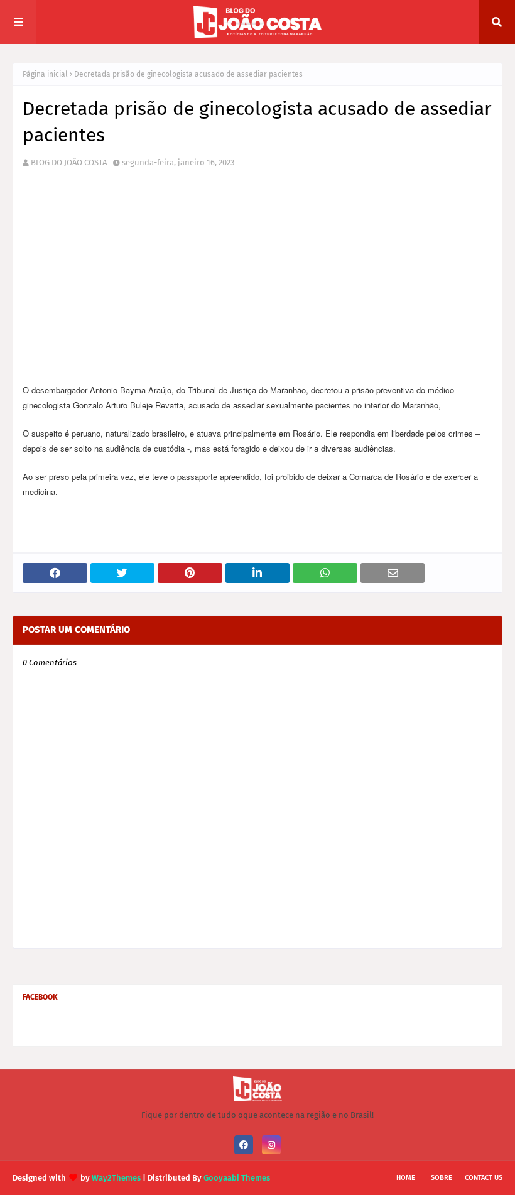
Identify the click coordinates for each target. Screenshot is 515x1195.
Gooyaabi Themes (236, 1177)
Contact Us (483, 1178)
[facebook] (243, 1144)
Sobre (441, 1178)
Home (405, 1178)
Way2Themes (116, 1177)
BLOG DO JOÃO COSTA (69, 162)
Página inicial (45, 74)
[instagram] (271, 1144)
